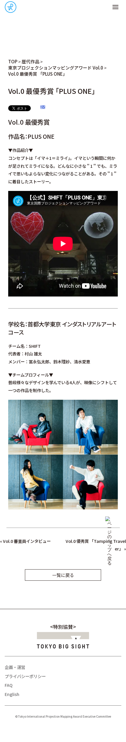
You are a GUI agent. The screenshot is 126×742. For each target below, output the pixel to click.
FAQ (9, 685)
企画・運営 (15, 667)
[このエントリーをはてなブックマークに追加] (42, 108)
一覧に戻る (63, 575)
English (12, 694)
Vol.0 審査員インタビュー (27, 541)
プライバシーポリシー (25, 676)
